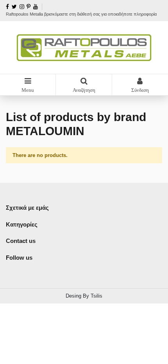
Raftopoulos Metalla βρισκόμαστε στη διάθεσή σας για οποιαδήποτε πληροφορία (81, 14)
